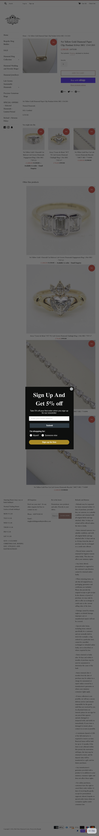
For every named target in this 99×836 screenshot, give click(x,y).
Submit (49, 425)
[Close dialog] (71, 389)
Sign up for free (49, 442)
